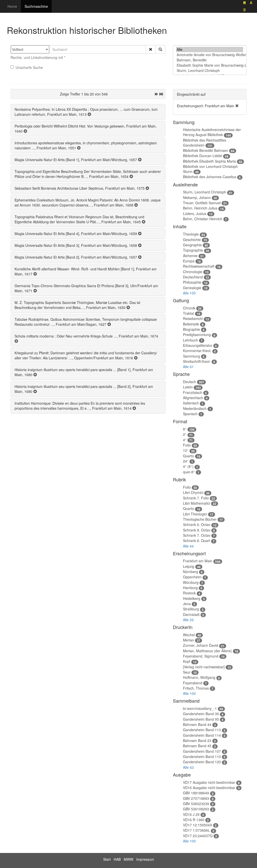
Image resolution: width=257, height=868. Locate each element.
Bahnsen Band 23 (197, 740)
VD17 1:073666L (196, 830)
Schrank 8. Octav (196, 529)
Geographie (192, 244)
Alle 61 (188, 366)
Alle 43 (188, 767)
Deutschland (193, 276)
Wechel (189, 634)
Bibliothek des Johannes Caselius (209, 176)
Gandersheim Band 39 (201, 713)
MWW (128, 859)
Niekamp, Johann (197, 197)
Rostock (189, 592)
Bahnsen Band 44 (197, 724)
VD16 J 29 (191, 814)
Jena (187, 603)
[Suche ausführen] (160, 49)
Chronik (189, 307)
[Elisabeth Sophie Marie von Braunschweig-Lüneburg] (209, 65)
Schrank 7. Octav (196, 535)
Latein (188, 386)
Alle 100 (189, 292)
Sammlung (191, 356)
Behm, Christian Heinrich (202, 218)
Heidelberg (191, 598)
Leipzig (188, 566)
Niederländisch (195, 408)
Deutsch (189, 381)
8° (184, 428)
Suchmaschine (36, 6)
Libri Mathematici (196, 503)
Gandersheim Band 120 (202, 761)
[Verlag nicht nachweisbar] (204, 666)
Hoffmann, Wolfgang (199, 677)
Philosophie (192, 282)
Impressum (145, 859)
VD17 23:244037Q (198, 835)
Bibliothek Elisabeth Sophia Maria (209, 161)
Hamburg (190, 587)
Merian (188, 639)
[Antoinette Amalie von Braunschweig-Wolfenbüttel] (209, 54)
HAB (117, 859)
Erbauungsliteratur (197, 345)
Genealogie (192, 287)
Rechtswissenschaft (198, 266)
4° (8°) (188, 466)
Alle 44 (188, 546)
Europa (189, 260)
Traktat (188, 313)
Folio (187, 445)
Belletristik (191, 324)
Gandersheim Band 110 (202, 756)
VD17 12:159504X (197, 824)
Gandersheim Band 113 (202, 729)
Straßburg (191, 608)
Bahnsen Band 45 (197, 745)
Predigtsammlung (197, 334)
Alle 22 (188, 619)
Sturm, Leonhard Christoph (204, 191)
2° (184, 434)
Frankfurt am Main (197, 560)
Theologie (191, 234)
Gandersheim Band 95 (201, 719)
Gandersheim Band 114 (202, 735)
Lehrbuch (190, 340)
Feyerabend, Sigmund (200, 656)
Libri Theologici (195, 513)
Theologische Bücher (200, 519)
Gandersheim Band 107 (202, 751)
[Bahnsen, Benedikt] (209, 60)
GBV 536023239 (196, 803)
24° (185, 461)
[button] (151, 49)
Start (107, 859)
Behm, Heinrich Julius (200, 207)
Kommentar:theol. (197, 350)
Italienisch (191, 402)
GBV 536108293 (196, 808)
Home (12, 6)
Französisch (192, 392)
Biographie (191, 329)
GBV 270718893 (196, 798)
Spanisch (190, 413)
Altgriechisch (193, 397)
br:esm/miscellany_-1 (200, 708)
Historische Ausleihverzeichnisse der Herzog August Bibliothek (212, 132)
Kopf (186, 661)
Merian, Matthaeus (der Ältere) (207, 650)
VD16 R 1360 (193, 819)
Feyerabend (192, 682)
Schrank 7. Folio (196, 497)
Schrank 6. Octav (196, 524)
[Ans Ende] (161, 93)
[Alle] (209, 49)
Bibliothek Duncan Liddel (202, 155)
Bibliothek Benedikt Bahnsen (205, 150)
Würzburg (191, 582)
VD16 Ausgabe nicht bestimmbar (209, 787)
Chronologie (192, 271)
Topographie (193, 250)
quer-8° (189, 471)
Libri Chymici (193, 492)
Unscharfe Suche (29, 67)
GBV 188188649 (196, 792)
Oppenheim (192, 576)
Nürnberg (190, 571)
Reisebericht (193, 318)
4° (184, 439)
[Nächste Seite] (156, 93)
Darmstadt (191, 614)
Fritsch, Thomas (196, 688)
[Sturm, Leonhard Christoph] (209, 70)
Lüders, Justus (194, 213)
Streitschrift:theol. (197, 361)
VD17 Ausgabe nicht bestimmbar (209, 782)
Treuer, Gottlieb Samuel (202, 202)
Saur (186, 672)
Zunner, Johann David (200, 645)
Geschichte (192, 239)
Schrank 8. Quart (196, 540)
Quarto (188, 455)
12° (185, 450)
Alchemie (190, 255)
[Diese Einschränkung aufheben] (237, 105)
